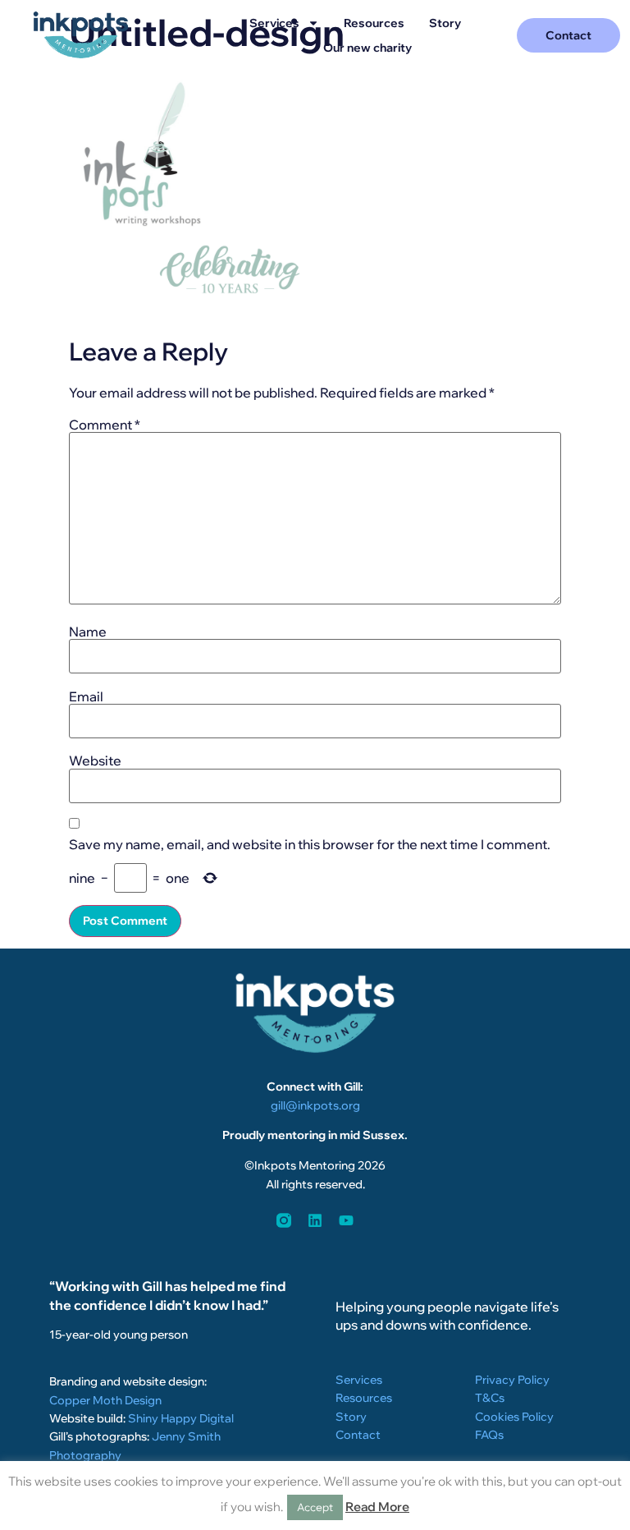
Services (274, 23)
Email (86, 696)
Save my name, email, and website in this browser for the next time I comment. (309, 844)
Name (88, 631)
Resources (374, 23)
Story (445, 23)
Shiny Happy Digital (181, 1418)
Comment (104, 424)
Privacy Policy (512, 1379)
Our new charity (367, 47)
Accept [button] (315, 1507)
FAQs (489, 1434)
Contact (358, 1434)
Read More (377, 1506)
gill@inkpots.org (315, 1105)
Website (95, 760)
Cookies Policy (514, 1416)
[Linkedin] (315, 1220)
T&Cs (489, 1397)
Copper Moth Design (105, 1400)
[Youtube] (346, 1220)
